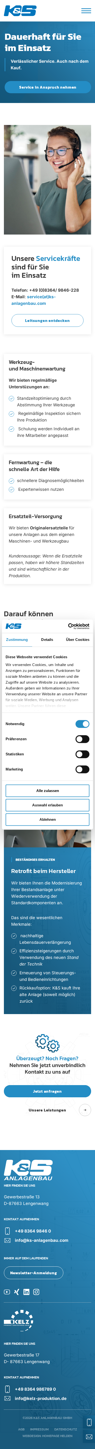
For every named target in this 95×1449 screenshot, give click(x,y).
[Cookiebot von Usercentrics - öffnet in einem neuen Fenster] (68, 626)
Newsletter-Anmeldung (33, 1273)
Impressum (39, 1429)
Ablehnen (47, 819)
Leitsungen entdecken (47, 320)
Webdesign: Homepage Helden (47, 1436)
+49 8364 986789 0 (35, 1389)
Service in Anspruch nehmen (47, 87)
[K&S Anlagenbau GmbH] (23, 10)
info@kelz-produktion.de (40, 1398)
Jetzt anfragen (47, 1091)
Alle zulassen (47, 791)
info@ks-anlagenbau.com (41, 1240)
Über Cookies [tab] (77, 639)
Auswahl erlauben (47, 805)
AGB (21, 1429)
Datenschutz (65, 1429)
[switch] (82, 739)
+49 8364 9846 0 (33, 1231)
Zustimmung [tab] (17, 639)
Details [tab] (47, 639)
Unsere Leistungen (47, 1110)
